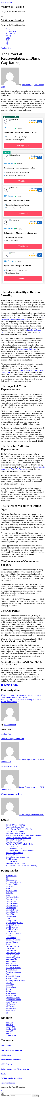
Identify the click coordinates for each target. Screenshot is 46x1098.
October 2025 (11, 1029)
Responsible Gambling (14, 976)
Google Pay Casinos (13, 933)
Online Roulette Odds (14, 848)
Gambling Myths (12, 929)
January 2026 (11, 1027)
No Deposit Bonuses (13, 968)
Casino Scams (11, 908)
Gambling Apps (11, 859)
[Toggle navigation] (2, 16)
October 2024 (11, 1035)
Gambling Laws (12, 927)
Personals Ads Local (9, 766)
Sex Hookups (11, 987)
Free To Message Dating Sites (12, 739)
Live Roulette (11, 950)
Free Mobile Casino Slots (15, 827)
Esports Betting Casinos (14, 923)
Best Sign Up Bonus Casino (16, 840)
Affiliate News (11, 876)
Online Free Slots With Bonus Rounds (20, 851)
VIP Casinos (10, 1006)
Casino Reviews (12, 906)
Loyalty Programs (12, 955)
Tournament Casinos (13, 1000)
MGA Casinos (11, 961)
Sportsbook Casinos (13, 998)
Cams (8, 38)
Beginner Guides (12, 884)
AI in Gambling (11, 880)
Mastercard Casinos (13, 957)
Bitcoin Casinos (11, 891)
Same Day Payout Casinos (15, 980)
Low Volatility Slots (13, 953)
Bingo (8, 888)
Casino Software (12, 910)
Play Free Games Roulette (15, 833)
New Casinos (11, 963)
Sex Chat (9, 983)
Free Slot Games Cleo (14, 842)
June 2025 (9, 1031)
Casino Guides (11, 899)
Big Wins (9, 886)
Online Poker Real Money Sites (17, 857)
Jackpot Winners (12, 942)
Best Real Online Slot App (15, 825)
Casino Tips (10, 914)
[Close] (2, 1093)
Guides (8, 936)
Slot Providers (11, 995)
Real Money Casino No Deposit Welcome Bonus (24, 836)
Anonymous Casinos (13, 882)
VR (7, 42)
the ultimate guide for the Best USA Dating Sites (23, 468)
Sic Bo (8, 991)
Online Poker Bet (12, 846)
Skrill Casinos (11, 993)
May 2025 (9, 1033)
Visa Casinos (10, 1010)
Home (8, 29)
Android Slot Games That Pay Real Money (21, 865)
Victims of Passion (12, 6)
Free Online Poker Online (15, 863)
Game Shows (11, 931)
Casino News (11, 901)
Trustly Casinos (11, 1002)
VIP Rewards (11, 1008)
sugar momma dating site (27, 349)
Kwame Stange (27, 85)
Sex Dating (10, 985)
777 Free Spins (11, 861)
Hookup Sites (11, 31)
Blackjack (9, 893)
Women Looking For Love (11, 794)
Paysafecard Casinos (13, 972)
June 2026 (9, 1025)
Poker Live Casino (12, 855)
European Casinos (12, 925)
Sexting (8, 35)
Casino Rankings (12, 903)
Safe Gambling (11, 978)
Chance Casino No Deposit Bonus (18, 838)
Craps (8, 918)
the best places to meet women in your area (22, 318)
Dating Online (11, 921)
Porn (7, 40)
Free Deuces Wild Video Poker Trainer (20, 844)
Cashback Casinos (12, 897)
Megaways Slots (12, 959)
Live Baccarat (11, 948)
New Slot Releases (12, 965)
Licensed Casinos (12, 946)
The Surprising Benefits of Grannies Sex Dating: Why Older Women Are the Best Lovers (22, 696)
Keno (8, 944)
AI (7, 44)
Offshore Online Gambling (15, 831)
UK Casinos (10, 1004)
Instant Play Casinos (13, 940)
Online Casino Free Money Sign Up (19, 829)
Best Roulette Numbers (14, 853)
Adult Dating (10, 33)
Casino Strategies (12, 912)
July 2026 (9, 1023)
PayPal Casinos (11, 970)
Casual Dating (11, 916)
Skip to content (6, 2)
